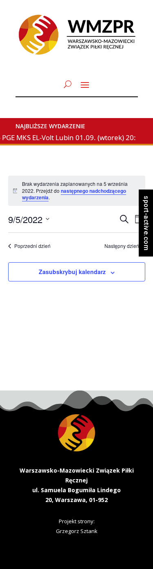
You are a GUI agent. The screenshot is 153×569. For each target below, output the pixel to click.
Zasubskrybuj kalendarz (72, 272)
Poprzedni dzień (32, 246)
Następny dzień (121, 246)
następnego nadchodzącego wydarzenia (74, 194)
